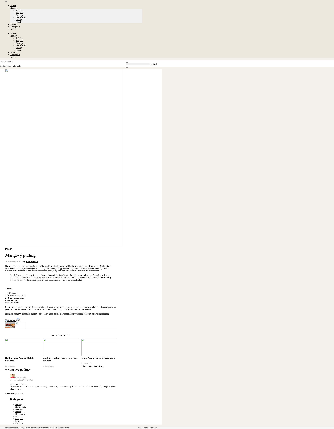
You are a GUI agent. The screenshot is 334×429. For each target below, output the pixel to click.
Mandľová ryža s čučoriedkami (98, 358)
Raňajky (19, 10)
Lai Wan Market (62, 275)
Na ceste (13, 24)
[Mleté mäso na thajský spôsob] (20, 327)
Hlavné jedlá (21, 17)
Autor (12, 29)
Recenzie (19, 423)
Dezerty (19, 20)
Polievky (19, 15)
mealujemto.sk (6, 61)
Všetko (13, 5)
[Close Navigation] (127, 67)
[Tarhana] (10, 327)
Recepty (13, 8)
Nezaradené (20, 414)
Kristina (18, 377)
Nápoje (19, 22)
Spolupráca (15, 27)
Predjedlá (19, 12)
